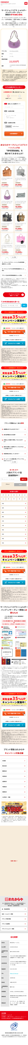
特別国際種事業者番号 (17, 1018)
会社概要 (3, 1016)
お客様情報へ (14, 134)
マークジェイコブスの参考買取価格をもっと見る (13, 269)
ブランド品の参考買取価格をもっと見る (12, 275)
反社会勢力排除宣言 (6, 1018)
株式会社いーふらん (6, 1015)
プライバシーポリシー (20, 1016)
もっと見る (14, 257)
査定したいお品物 (12, 104)
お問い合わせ (10, 1016)
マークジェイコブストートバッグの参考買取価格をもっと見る (13, 263)
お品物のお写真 (10, 122)
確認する (24, 479)
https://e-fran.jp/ (14, 973)
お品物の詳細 (9, 111)
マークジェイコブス (14, 51)
